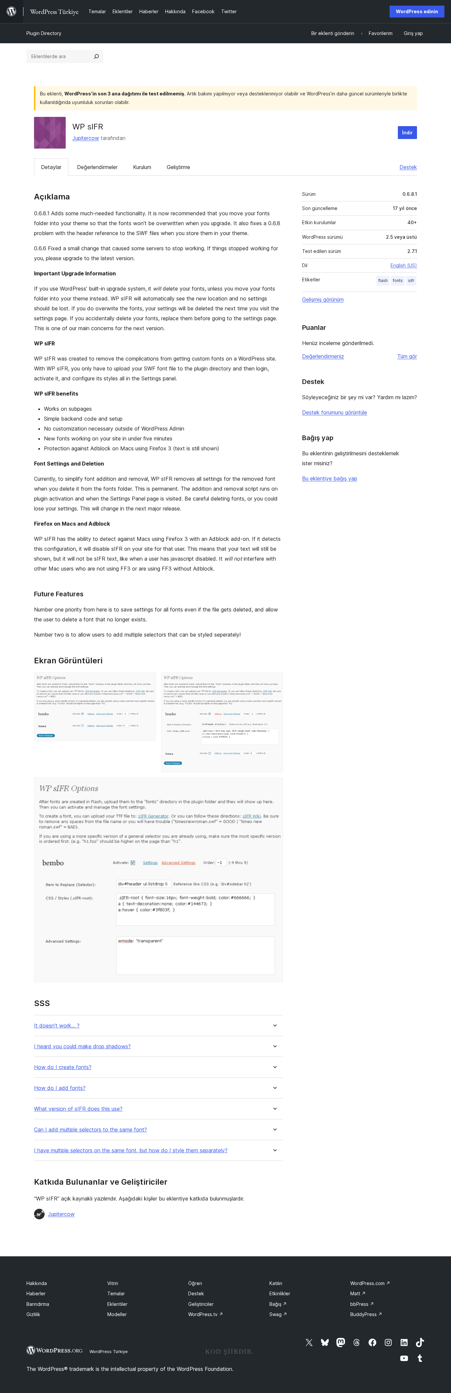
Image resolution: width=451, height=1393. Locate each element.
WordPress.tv (205, 1314)
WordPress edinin (417, 11)
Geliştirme (178, 167)
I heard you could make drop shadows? (82, 1046)
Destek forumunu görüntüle (334, 412)
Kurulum (142, 167)
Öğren (195, 1283)
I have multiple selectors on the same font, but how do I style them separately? (130, 1150)
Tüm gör (407, 356)
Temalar (116, 1293)
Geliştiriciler (201, 1304)
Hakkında (36, 1283)
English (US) (404, 265)
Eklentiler (117, 1304)
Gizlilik (33, 1314)
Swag (278, 1314)
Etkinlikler (279, 1293)
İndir (407, 132)
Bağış (278, 1304)
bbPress (362, 1304)
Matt (358, 1293)
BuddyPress (366, 1314)
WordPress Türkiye (108, 1351)
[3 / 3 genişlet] (274, 786)
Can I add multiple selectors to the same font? (90, 1130)
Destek (408, 167)
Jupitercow (85, 138)
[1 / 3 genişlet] (147, 681)
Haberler (36, 1293)
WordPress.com (370, 1283)
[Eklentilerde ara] (96, 56)
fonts (398, 280)
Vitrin (112, 1283)
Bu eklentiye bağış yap (329, 478)
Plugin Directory (43, 33)
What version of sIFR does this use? (78, 1109)
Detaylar (51, 167)
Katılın (275, 1283)
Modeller (117, 1314)
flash (383, 280)
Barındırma (37, 1304)
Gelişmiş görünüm (323, 299)
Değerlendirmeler (97, 167)
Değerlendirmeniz (323, 356)
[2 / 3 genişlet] (274, 681)
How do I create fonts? (62, 1067)
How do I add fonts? (60, 1088)
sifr (411, 280)
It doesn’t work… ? (57, 1026)
